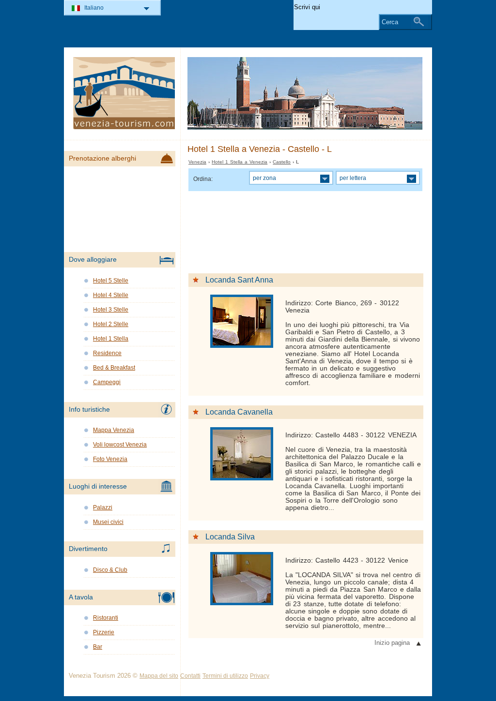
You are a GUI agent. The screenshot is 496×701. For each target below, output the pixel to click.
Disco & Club (110, 570)
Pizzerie (103, 632)
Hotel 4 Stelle (110, 295)
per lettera (353, 178)
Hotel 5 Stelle (110, 280)
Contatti (190, 675)
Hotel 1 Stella (110, 338)
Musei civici (108, 522)
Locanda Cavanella (239, 412)
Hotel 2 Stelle (110, 324)
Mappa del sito (159, 675)
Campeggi (107, 382)
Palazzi (102, 507)
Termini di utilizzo (225, 675)
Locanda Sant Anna (239, 280)
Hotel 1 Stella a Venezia (239, 161)
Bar (97, 646)
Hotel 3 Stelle (110, 309)
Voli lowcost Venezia (120, 444)
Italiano (94, 7)
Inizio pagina (392, 642)
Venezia (197, 161)
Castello (282, 161)
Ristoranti (105, 617)
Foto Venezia (110, 459)
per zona (264, 178)
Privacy (259, 675)
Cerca (390, 22)
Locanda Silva (230, 537)
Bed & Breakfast (114, 367)
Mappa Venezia (113, 430)
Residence (107, 353)
